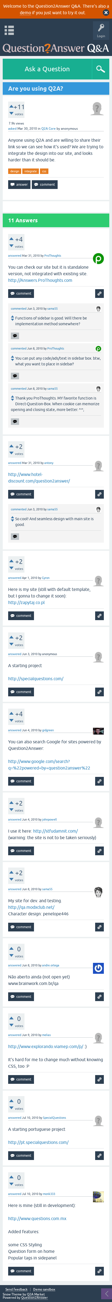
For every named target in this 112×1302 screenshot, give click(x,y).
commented (18, 308)
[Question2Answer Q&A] (56, 46)
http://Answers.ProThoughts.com (40, 280)
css (44, 171)
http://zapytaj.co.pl (26, 602)
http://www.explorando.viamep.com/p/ (45, 1046)
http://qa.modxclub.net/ (31, 907)
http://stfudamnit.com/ (55, 830)
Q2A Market (36, 1294)
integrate (30, 171)
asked (12, 129)
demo (25, 12)
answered (14, 255)
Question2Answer (34, 1298)
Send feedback (16, 1289)
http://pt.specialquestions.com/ (38, 1142)
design (14, 171)
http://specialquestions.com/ (35, 678)
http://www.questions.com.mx (37, 1218)
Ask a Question (47, 69)
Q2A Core (48, 129)
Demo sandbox (44, 1289)
